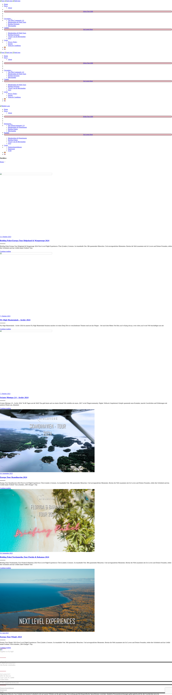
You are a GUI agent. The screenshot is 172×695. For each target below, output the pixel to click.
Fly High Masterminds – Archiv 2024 (15, 320)
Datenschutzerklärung (7, 688)
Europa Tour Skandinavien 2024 (13, 477)
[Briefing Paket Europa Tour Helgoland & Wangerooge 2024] (47, 174)
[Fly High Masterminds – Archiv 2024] (47, 254)
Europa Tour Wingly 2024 (11, 637)
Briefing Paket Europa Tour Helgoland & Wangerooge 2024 (24, 241)
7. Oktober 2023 (5, 316)
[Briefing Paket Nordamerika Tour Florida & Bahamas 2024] (47, 551)
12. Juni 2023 (4, 633)
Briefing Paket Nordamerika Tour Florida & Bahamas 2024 (24, 557)
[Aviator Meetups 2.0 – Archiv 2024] (47, 331)
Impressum (3, 690)
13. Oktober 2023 (5, 237)
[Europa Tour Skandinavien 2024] (47, 471)
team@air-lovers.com (12, 682)
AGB (1, 692)
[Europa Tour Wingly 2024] (47, 631)
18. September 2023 (6, 473)
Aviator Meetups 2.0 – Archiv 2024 (14, 397)
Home (2, 162)
